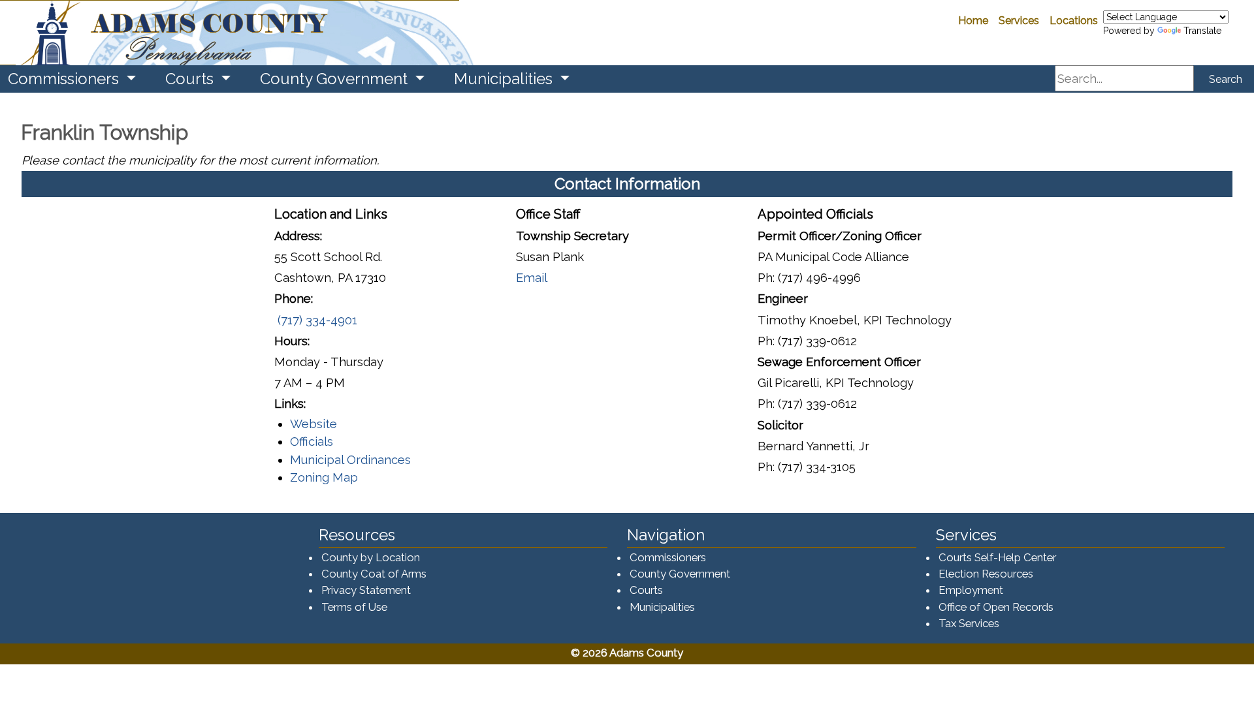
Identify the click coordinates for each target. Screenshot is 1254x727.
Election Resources (986, 573)
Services (1019, 20)
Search (1225, 79)
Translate (1202, 30)
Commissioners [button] (65, 78)
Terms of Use (354, 606)
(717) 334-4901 (315, 320)
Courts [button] (191, 78)
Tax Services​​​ (969, 623)
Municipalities (662, 606)
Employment (971, 589)
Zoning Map (324, 477)
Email (531, 278)
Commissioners (668, 557)
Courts (646, 589)
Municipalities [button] (505, 78)
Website (313, 424)
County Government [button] (335, 78)
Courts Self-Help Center (997, 557)
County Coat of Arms (373, 573)
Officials (311, 441)
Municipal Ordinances (350, 460)
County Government (680, 573)
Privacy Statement (366, 589)
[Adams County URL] (229, 32)
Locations (1074, 20)
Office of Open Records (996, 606)
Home (973, 20)
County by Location (370, 557)
